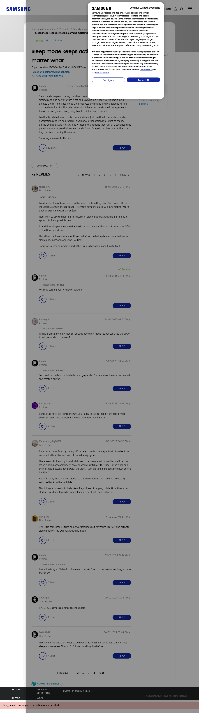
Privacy (15, 698)
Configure (108, 80)
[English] (18, 8)
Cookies (15, 689)
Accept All (143, 80)
